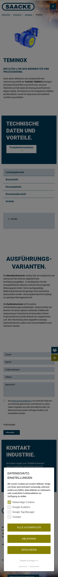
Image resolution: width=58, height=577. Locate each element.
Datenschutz (34, 566)
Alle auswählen (29, 527)
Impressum (23, 566)
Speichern (29, 550)
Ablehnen (29, 538)
